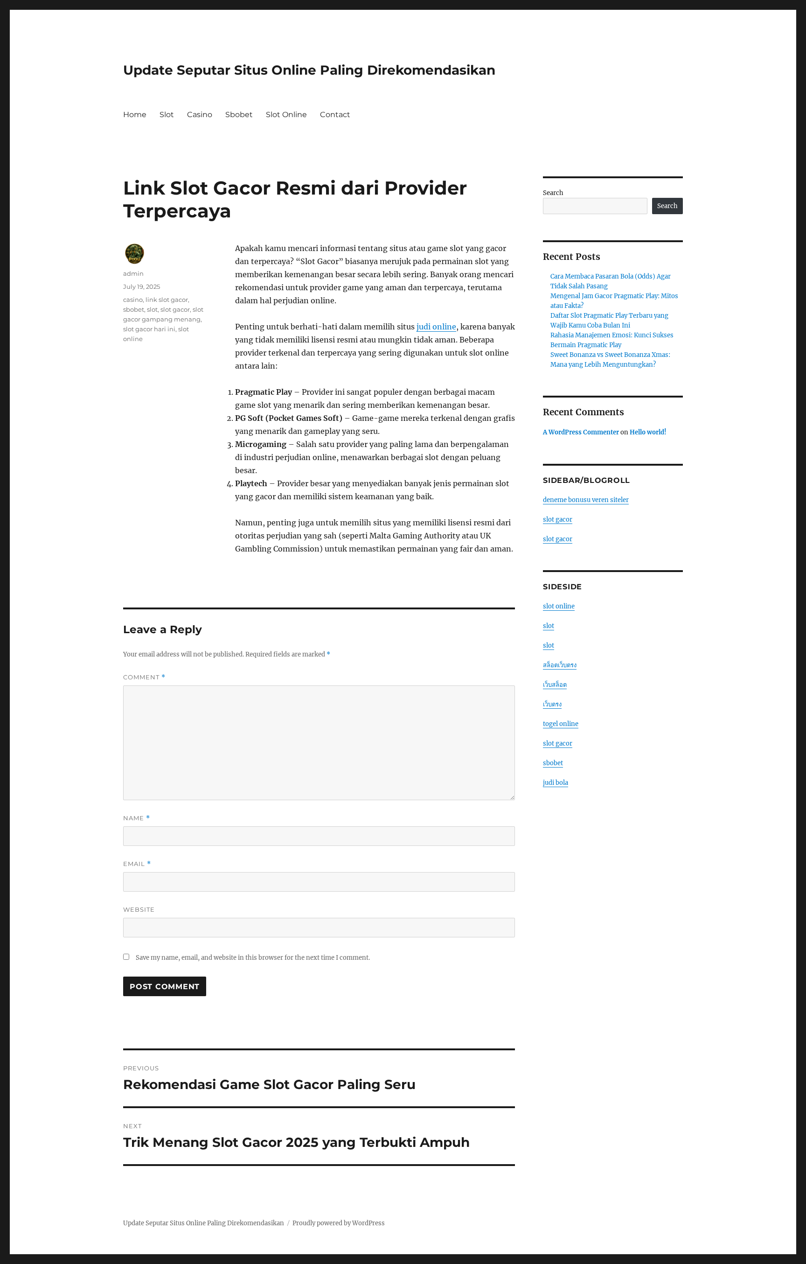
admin (133, 273)
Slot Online (286, 114)
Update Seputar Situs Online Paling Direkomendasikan (309, 70)
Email (137, 864)
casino (133, 299)
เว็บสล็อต (555, 685)
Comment (144, 677)
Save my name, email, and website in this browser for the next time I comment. (253, 958)
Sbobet (239, 114)
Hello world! (648, 432)
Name (136, 818)
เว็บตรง (552, 704)
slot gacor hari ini (149, 329)
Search (553, 193)
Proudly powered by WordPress (338, 1223)
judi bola (555, 783)
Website (139, 909)
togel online (560, 724)
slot (152, 309)
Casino (199, 114)
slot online (559, 606)
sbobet (133, 309)
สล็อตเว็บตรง (560, 665)
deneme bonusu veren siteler (586, 500)
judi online (436, 326)
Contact (335, 114)
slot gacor (175, 309)
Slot (167, 114)
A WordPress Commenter (581, 432)
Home (134, 114)
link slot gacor (167, 299)
